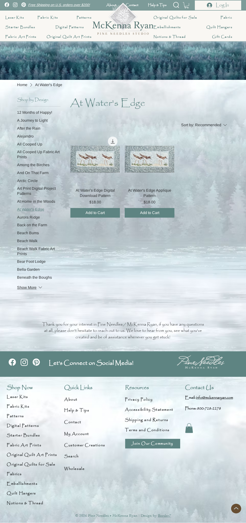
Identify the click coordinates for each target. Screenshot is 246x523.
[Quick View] (95, 159)
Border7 (164, 515)
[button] (176, 5)
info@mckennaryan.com (214, 398)
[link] (186, 5)
